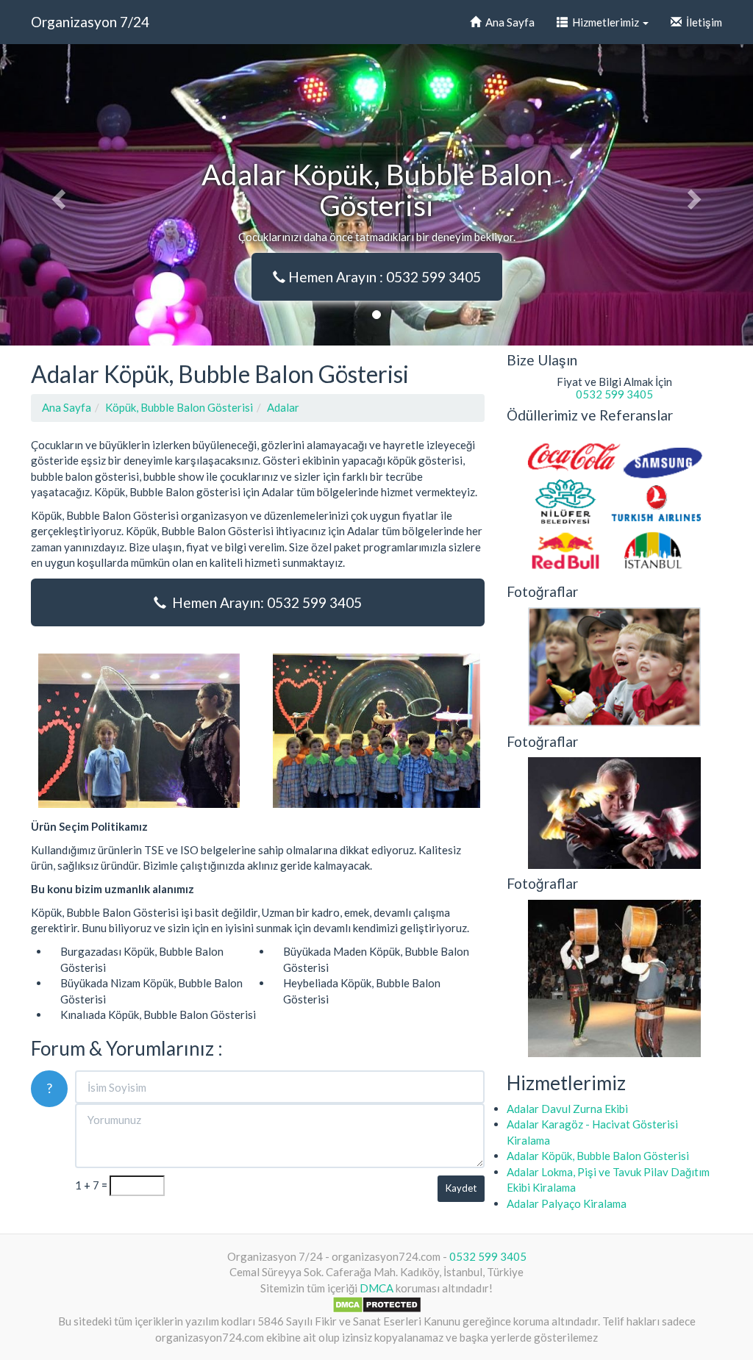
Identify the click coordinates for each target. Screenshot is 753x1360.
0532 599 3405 (614, 394)
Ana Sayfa (508, 22)
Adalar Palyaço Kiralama (567, 1203)
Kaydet (461, 1188)
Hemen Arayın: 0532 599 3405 (264, 602)
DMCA (376, 1288)
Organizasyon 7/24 (90, 21)
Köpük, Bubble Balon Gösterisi (179, 407)
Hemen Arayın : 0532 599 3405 (383, 276)
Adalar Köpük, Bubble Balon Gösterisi (598, 1155)
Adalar (283, 407)
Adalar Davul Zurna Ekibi (567, 1108)
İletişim (702, 22)
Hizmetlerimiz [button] (604, 22)
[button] (56, 195)
